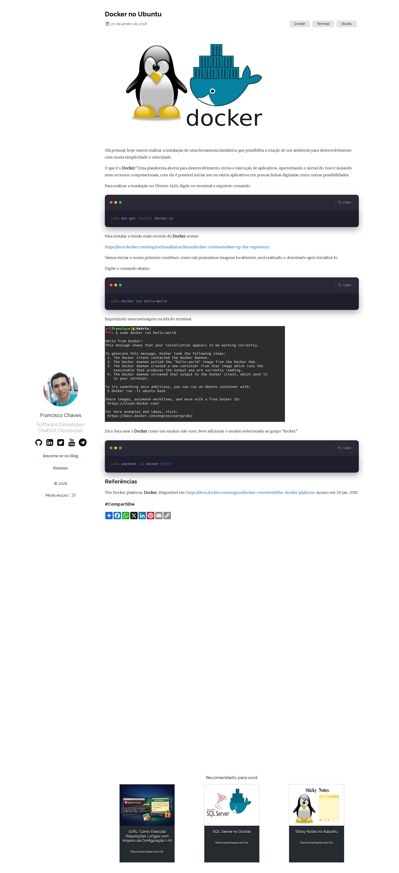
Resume (60, 468)
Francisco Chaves (60, 415)
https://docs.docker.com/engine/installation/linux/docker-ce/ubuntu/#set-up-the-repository (187, 247)
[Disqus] (232, 581)
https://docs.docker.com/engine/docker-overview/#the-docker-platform (250, 492)
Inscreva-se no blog (60, 455)
